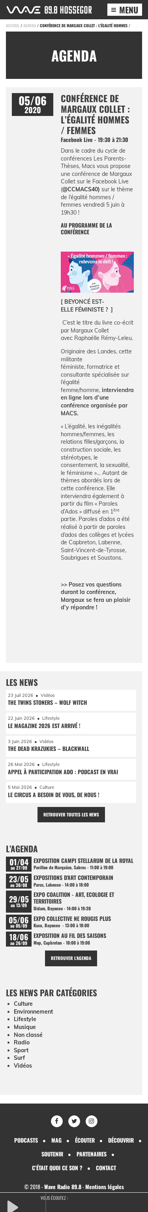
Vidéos (23, 1065)
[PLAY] (25, 1206)
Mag (56, 1140)
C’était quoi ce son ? (57, 1167)
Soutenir (52, 1154)
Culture (23, 1003)
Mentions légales (104, 1186)
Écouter (85, 1140)
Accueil (12, 25)
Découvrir (121, 1140)
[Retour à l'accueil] (49, 10)
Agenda (29, 25)
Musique (25, 1027)
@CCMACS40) (81, 189)
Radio (22, 1042)
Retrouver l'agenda (71, 958)
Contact (106, 1167)
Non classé (28, 1034)
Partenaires (92, 1154)
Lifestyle (25, 1019)
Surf (19, 1057)
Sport (21, 1050)
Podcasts (26, 1140)
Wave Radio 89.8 (62, 1186)
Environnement (33, 1011)
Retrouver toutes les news (71, 814)
